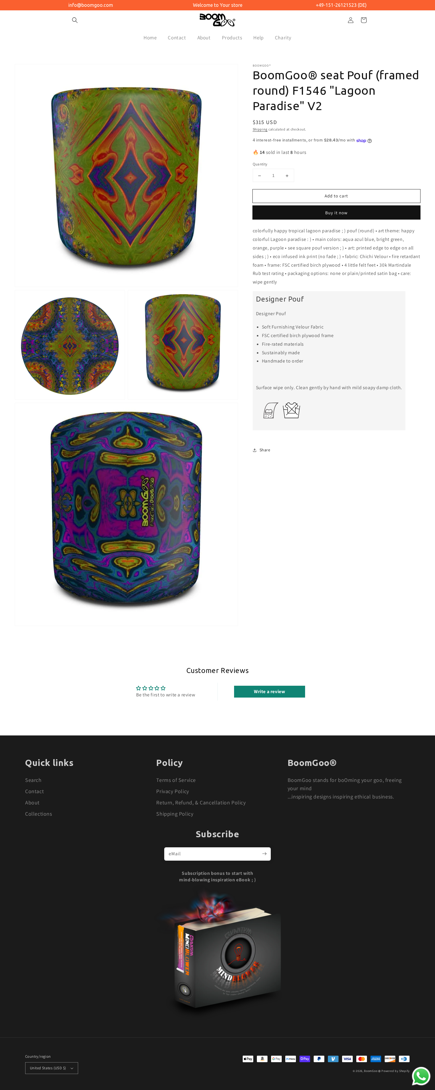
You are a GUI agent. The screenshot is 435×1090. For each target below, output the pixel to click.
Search (33, 780)
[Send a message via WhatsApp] (421, 1076)
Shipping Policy (174, 813)
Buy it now (336, 213)
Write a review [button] (269, 691)
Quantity (260, 164)
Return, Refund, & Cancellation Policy (201, 802)
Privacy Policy (172, 791)
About (32, 802)
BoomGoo (370, 1071)
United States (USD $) (48, 1067)
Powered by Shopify (395, 1071)
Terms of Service (176, 780)
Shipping (260, 129)
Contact (34, 791)
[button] (74, 20)
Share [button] (265, 450)
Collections (38, 813)
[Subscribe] (264, 853)
